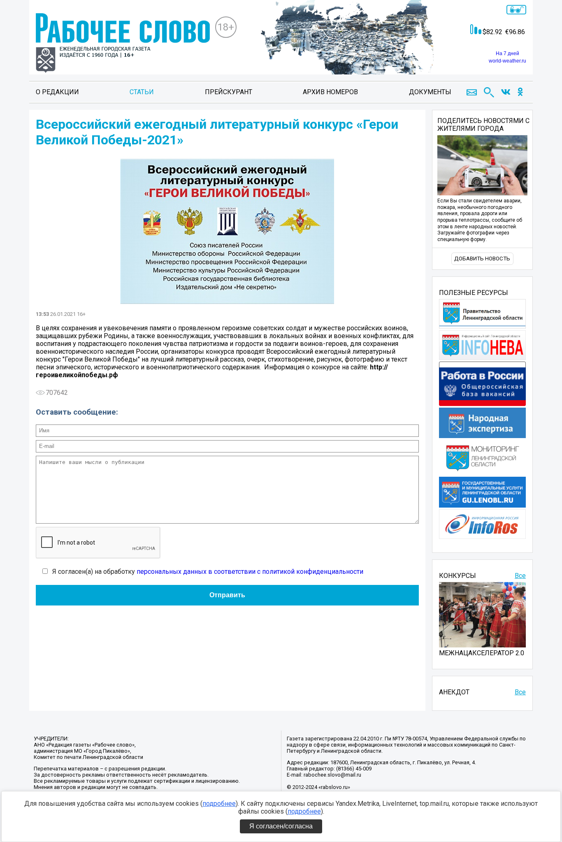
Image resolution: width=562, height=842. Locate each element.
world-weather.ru (507, 61)
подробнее (219, 803)
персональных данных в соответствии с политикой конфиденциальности (250, 571)
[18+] (123, 43)
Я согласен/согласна (281, 826)
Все (520, 576)
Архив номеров (330, 92)
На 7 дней (507, 53)
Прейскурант (228, 92)
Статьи (142, 92)
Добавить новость (482, 258)
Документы (430, 92)
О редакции (57, 92)
